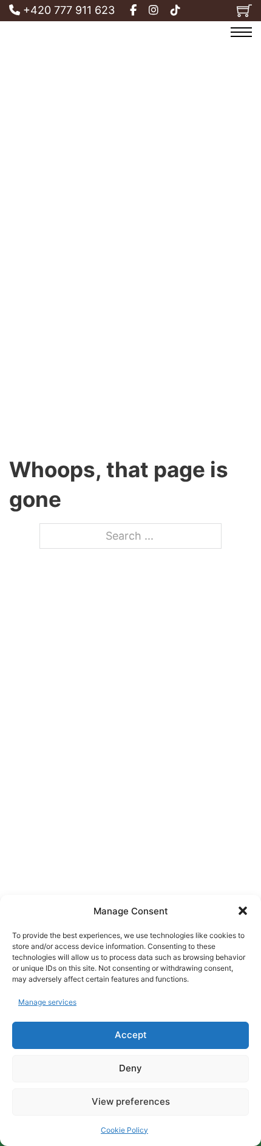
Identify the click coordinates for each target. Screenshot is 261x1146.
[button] (243, 911)
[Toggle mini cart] (244, 10)
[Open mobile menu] (241, 32)
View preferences (131, 1101)
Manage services (47, 1002)
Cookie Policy (124, 1129)
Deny (130, 1068)
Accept (131, 1034)
